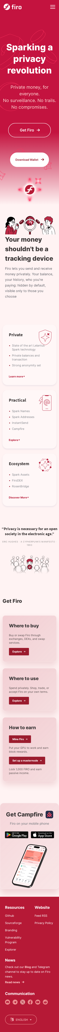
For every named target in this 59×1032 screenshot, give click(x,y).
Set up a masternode (25, 760)
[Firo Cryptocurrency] (12, 7)
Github (9, 915)
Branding (11, 930)
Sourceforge (13, 923)
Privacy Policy (44, 923)
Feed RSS (41, 915)
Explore (17, 651)
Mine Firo (18, 739)
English (22, 1019)
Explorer (10, 949)
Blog (28, 967)
